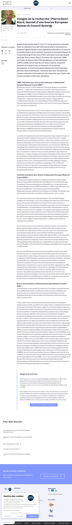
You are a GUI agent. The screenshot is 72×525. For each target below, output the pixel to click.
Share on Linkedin (10, 51)
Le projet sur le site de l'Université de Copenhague (17, 454)
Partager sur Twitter (6, 51)
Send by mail (6, 54)
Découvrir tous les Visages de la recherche (43, 405)
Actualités (26, 14)
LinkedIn (56, 490)
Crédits (27, 523)
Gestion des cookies (63, 523)
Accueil (19, 14)
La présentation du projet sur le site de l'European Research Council (16, 431)
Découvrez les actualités (51, 476)
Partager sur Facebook (2, 54)
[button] (8, 522)
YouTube (52, 490)
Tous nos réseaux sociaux (55, 494)
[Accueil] (36, 3)
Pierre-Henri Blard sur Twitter (11, 444)
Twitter (49, 490)
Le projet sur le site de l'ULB (10, 449)
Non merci (8, 516)
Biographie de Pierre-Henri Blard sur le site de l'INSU (17, 437)
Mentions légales (36, 523)
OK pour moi (32, 516)
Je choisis (20, 516)
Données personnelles (49, 523)
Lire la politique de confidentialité (12, 510)
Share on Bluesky (2, 51)
